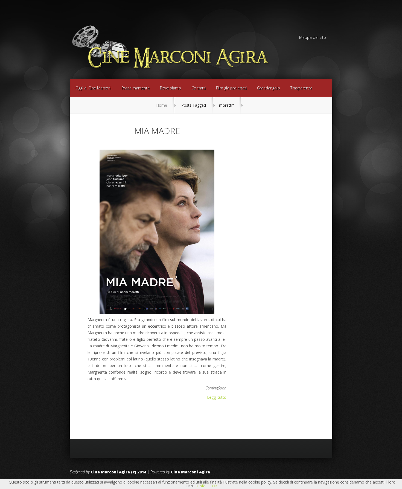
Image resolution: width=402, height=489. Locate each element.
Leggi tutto (216, 397)
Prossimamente (136, 88)
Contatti (198, 88)
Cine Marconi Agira (190, 472)
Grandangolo (268, 88)
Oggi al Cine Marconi (93, 88)
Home (161, 105)
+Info (201, 485)
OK (215, 485)
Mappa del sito (312, 38)
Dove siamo (170, 88)
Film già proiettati (231, 88)
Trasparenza (301, 88)
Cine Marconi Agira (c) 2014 (118, 472)
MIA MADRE (157, 130)
